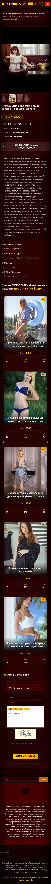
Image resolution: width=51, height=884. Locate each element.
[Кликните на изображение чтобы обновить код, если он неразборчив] (25, 734)
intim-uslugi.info (10, 14)
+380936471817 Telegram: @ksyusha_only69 (26, 146)
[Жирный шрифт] (10, 709)
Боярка (40, 14)
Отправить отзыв (25, 756)
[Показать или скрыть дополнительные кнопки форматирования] (26, 709)
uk (35, 4)
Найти (43, 779)
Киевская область (27, 14)
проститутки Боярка (29, 288)
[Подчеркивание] (20, 709)
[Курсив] (15, 709)
